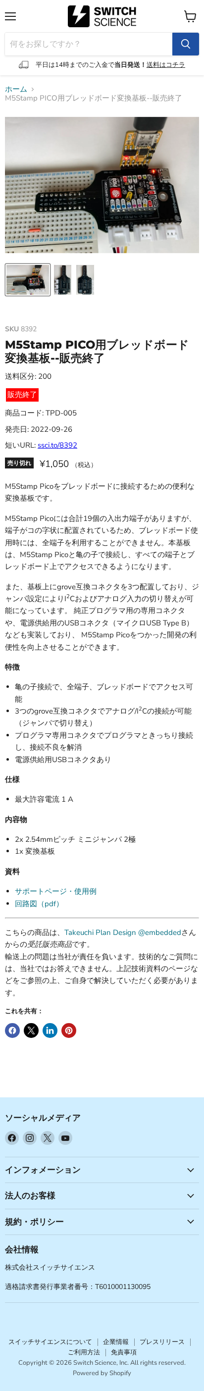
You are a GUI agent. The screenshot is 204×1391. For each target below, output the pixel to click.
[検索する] (185, 44)
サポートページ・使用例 (56, 891)
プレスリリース (162, 1342)
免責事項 (124, 1352)
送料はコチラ (166, 64)
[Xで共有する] (31, 1030)
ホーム (16, 89)
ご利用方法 (84, 1352)
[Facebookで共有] (12, 1030)
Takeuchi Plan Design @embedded (122, 932)
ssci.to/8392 (57, 445)
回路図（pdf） (39, 904)
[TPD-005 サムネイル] (27, 280)
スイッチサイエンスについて (50, 1342)
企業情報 (116, 1342)
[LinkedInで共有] (50, 1030)
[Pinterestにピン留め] (68, 1030)
